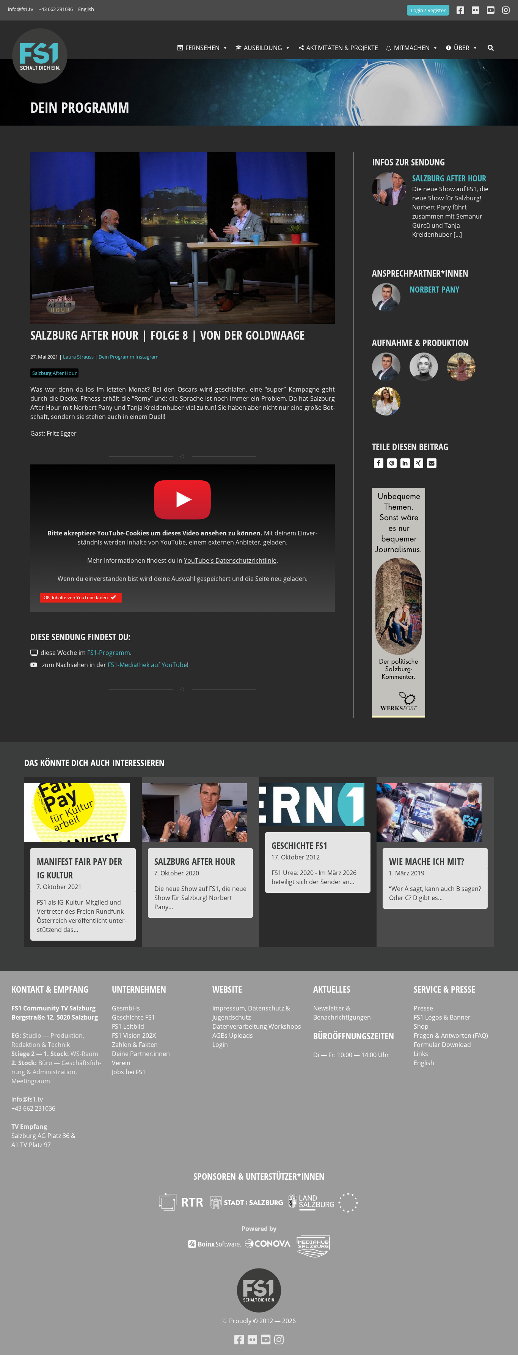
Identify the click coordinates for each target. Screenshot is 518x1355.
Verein (121, 1063)
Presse (423, 1008)
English (86, 9)
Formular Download (442, 1044)
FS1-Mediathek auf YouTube (147, 665)
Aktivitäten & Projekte (342, 48)
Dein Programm (116, 356)
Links (421, 1054)
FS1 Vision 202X (134, 1035)
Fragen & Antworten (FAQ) (451, 1035)
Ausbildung (263, 48)
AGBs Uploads (232, 1035)
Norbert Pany (434, 289)
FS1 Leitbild (128, 1026)
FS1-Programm (108, 652)
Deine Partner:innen (141, 1054)
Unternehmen (139, 989)
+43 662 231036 (56, 9)
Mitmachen (412, 48)
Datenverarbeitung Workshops (256, 1026)
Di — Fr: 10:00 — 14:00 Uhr (351, 1055)
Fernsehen (202, 48)
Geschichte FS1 (133, 1017)
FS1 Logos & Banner (442, 1017)
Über (461, 48)
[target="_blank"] (506, 10)
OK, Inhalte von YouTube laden (76, 597)
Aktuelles (331, 989)
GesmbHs (126, 1008)
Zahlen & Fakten (135, 1044)
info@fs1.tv (20, 9)
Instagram (147, 356)
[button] (378, 463)
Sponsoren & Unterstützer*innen (259, 1176)
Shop (421, 1026)
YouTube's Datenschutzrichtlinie (230, 560)
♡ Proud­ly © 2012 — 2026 (259, 1321)
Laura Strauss (78, 356)
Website (227, 989)
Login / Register (428, 10)
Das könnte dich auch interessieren (94, 762)
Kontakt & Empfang (49, 989)
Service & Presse (444, 989)
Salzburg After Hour (54, 373)
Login (220, 1044)
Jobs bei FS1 (129, 1072)
